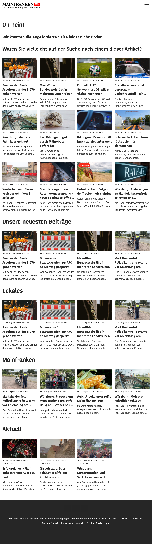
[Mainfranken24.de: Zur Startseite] (21, 6)
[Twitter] (76, 508)
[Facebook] (67, 508)
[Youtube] (84, 508)
